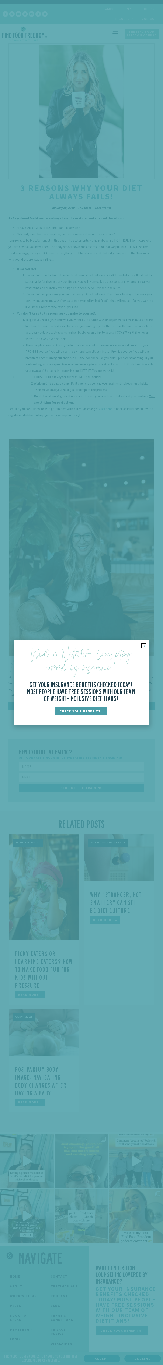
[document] (81, 682)
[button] (143, 646)
